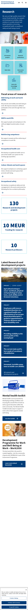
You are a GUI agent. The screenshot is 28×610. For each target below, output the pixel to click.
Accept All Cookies (14, 607)
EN (19, 3)
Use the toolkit (10, 418)
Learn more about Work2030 (11, 464)
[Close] (26, 590)
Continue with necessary (14, 602)
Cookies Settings (14, 598)
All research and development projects (11, 373)
